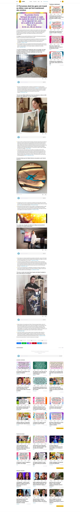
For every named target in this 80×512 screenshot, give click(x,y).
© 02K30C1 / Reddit (24, 42)
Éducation (34, 375)
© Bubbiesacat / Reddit (19, 194)
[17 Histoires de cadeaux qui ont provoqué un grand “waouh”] (40, 416)
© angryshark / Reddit (42, 335)
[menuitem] (31, 1)
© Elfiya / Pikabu (28, 148)
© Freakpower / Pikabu (35, 209)
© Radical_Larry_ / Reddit (19, 78)
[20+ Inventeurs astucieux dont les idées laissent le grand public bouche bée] (24, 401)
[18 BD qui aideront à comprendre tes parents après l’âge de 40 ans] (24, 416)
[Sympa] (22, 1)
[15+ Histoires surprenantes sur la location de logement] (24, 365)
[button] (21, 340)
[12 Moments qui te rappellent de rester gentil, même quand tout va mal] (56, 55)
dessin (25, 155)
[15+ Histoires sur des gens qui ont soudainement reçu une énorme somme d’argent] (40, 365)
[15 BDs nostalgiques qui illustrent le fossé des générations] (56, 456)
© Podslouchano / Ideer (23, 92)
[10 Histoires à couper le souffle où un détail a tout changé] (24, 456)
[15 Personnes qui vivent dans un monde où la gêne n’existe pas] (56, 25)
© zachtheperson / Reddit (35, 269)
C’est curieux (18, 374)
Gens (50, 375)
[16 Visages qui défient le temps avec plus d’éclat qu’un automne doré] (40, 456)
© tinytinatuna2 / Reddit (19, 133)
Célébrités (18, 450)
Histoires (50, 19)
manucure (36, 87)
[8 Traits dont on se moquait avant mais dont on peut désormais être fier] (56, 365)
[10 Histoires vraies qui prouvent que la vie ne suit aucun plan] (56, 401)
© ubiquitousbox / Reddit (34, 260)
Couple (50, 49)
